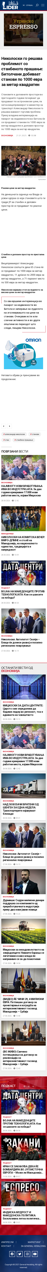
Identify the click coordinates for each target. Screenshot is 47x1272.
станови (35, 434)
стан (7, 440)
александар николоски (15, 434)
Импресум (7, 1242)
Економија (7, 135)
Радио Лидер (10, 5)
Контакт (6, 1246)
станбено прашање (24, 440)
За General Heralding (33, 1246)
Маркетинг (34, 1242)
